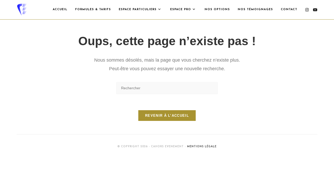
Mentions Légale (202, 146)
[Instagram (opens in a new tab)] (307, 10)
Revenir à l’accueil (167, 116)
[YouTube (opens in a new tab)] (315, 10)
